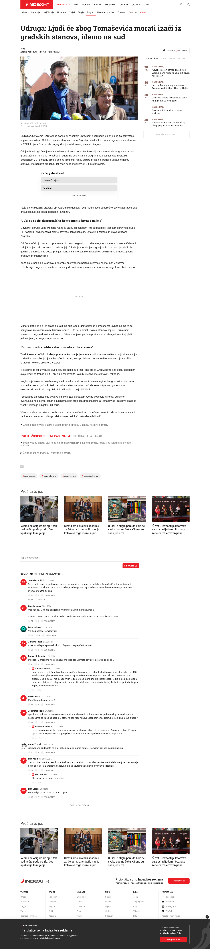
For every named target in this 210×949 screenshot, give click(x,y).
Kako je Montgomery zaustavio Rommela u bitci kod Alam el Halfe (170, 85)
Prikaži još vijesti (166, 134)
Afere (143, 12)
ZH (23, 643)
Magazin (81, 892)
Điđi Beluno (41, 774)
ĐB (33, 774)
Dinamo (52, 901)
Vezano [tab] (182, 58)
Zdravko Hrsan (35, 641)
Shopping (81, 897)
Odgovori (109, 916)
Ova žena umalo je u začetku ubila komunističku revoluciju (169, 97)
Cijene (136, 4)
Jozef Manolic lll (36, 711)
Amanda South (42, 668)
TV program (138, 901)
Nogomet (53, 897)
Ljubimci (81, 906)
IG (23, 790)
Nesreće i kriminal (105, 12)
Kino (135, 906)
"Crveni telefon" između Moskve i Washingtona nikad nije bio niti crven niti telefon (171, 71)
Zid (76, 4)
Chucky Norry (34, 606)
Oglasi (124, 4)
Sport (97, 4)
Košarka (52, 916)
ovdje (94, 442)
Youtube (170, 901)
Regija (81, 12)
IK (23, 760)
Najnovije (35, 12)
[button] (24, 508)
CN (23, 607)
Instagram (171, 906)
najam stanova (49, 476)
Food (79, 911)
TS (23, 582)
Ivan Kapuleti (34, 759)
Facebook (170, 897)
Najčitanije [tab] (168, 58)
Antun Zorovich (35, 744)
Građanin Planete (44, 726)
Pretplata (63, 4)
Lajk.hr (108, 906)
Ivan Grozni (33, 789)
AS (33, 668)
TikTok (169, 911)
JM (23, 712)
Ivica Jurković (35, 627)
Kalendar (133, 12)
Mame (80, 916)
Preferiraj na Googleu (177, 50)
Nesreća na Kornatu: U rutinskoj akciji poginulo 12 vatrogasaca (168, 122)
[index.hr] (36, 4)
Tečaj (135, 897)
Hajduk (52, 906)
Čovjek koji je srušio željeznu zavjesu (167, 110)
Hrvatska (61, 12)
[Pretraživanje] (187, 4)
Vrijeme (136, 911)
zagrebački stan (90, 476)
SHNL (51, 911)
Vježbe (108, 911)
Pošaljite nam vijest (171, 916)
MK (23, 698)
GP (33, 726)
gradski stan (69, 476)
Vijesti (86, 4)
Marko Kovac (34, 696)
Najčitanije (49, 12)
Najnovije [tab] (152, 58)
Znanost (121, 12)
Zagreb (90, 12)
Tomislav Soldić (36, 580)
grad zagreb (29, 476)
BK (23, 657)
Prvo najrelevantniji (50, 574)
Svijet (72, 12)
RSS (135, 916)
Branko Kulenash (36, 656)
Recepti (108, 901)
